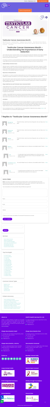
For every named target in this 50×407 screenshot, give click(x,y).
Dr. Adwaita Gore (7, 270)
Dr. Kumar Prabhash (8, 256)
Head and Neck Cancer (8, 286)
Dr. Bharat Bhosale (7, 260)
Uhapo (2, 319)
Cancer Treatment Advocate (9, 299)
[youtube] (11, 358)
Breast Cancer (6, 285)
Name (4, 198)
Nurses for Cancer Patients (9, 246)
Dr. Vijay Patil (6, 257)
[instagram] (20, 358)
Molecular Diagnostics (8, 240)
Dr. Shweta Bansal (7, 265)
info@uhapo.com (6, 338)
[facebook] (2, 358)
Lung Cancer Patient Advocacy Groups (11, 300)
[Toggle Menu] (47, 5)
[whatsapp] (17, 358)
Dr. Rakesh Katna (7, 273)
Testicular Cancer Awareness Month (17, 43)
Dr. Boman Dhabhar (8, 271)
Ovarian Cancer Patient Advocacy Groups (12, 308)
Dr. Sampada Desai (7, 261)
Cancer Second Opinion (8, 239)
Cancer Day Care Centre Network (10, 242)
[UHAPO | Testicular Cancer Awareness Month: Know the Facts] (5, 5)
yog (10, 154)
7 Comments (10, 44)
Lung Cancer (6, 288)
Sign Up (9, 138)
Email (4, 204)
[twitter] (5, 358)
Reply (46, 121)
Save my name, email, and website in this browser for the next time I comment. (19, 215)
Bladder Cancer (7, 284)
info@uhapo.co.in (30, 324)
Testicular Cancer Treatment (29, 43)
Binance (9, 146)
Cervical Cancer (7, 290)
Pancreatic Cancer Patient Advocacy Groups (12, 303)
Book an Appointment (25, 10)
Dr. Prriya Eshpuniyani (8, 266)
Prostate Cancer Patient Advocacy (10, 305)
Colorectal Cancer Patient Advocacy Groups (12, 306)
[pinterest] (14, 358)
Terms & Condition (5, 326)
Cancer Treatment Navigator (9, 241)
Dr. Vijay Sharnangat (8, 264)
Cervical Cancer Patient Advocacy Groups (12, 304)
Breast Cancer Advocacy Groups (10, 301)
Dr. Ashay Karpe (7, 259)
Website (4, 209)
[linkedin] (8, 358)
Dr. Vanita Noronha (7, 268)
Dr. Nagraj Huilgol (7, 274)
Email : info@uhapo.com (30, 1)
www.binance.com (12, 162)
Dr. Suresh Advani (7, 255)
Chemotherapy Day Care (8, 244)
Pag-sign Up (10, 122)
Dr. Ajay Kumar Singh (8, 269)
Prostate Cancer (7, 289)
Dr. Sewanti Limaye (7, 262)
